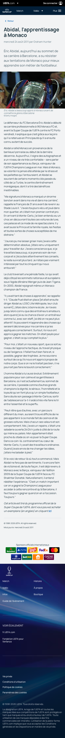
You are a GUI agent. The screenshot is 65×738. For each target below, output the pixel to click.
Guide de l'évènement (13, 600)
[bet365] (27, 557)
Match (6, 581)
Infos (5, 594)
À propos (38, 587)
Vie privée (7, 676)
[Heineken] (11, 550)
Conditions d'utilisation (14, 681)
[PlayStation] (22, 550)
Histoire (38, 581)
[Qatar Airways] (49, 557)
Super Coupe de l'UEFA (7, 11)
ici (50, 511)
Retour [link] (11, 21)
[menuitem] (22, 10)
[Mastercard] (54, 550)
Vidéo (5, 587)
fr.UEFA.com (9, 632)
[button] (38, 10)
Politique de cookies (12, 687)
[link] (20, 10)
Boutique (38, 594)
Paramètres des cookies (15, 692)
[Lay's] (32, 550)
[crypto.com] (16, 557)
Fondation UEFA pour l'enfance (13, 640)
